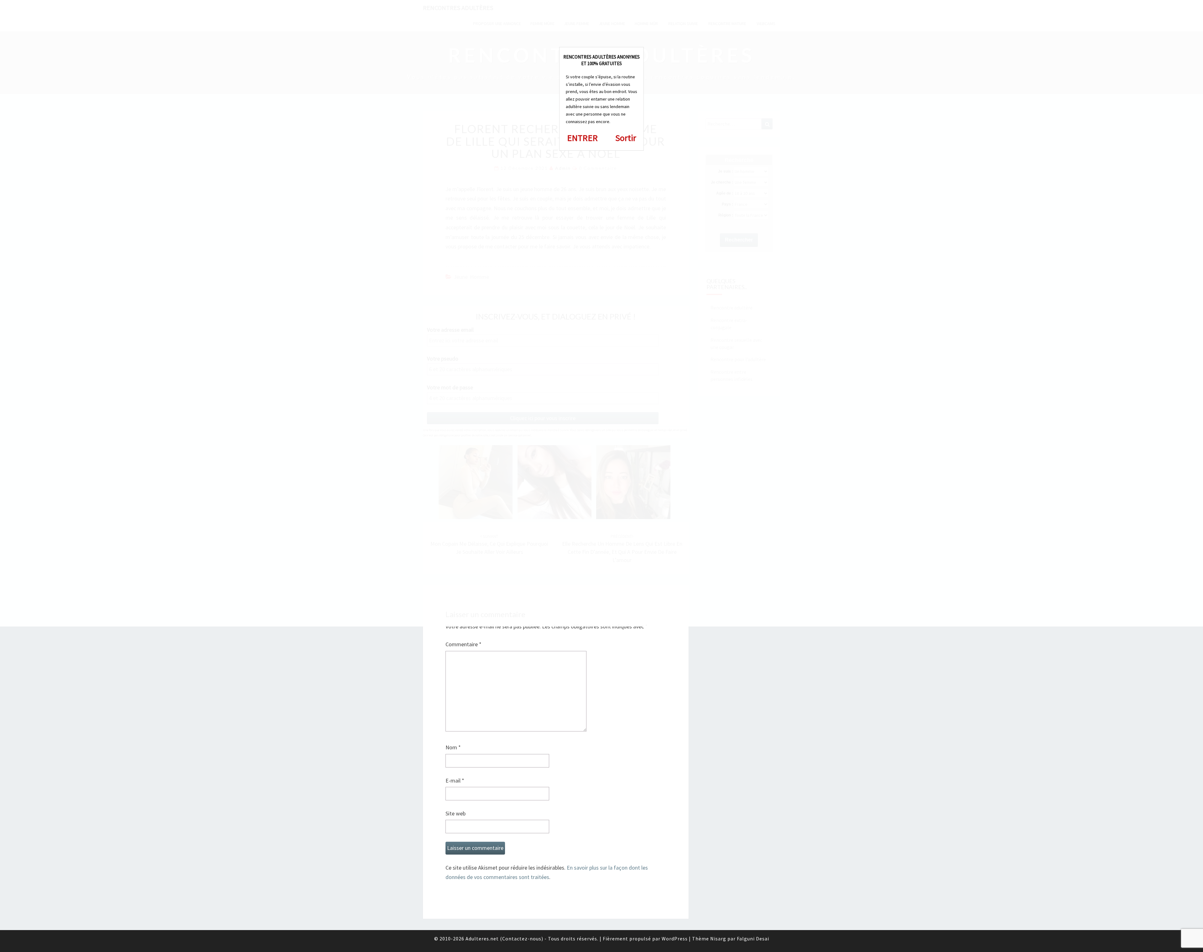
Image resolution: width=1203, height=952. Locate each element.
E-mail (454, 780)
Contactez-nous (521, 938)
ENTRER (582, 137)
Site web (455, 813)
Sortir (625, 137)
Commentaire (463, 644)
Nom (453, 747)
